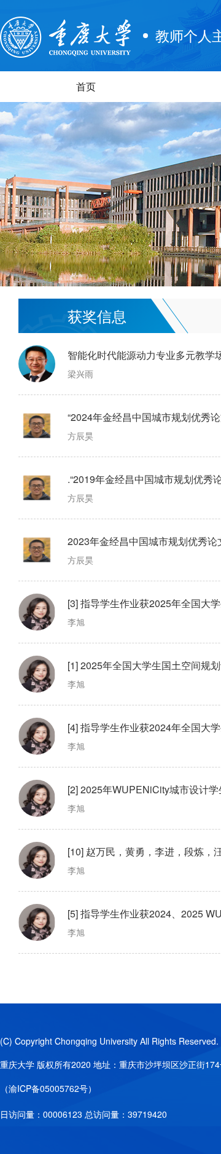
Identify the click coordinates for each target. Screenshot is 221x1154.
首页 (86, 86)
